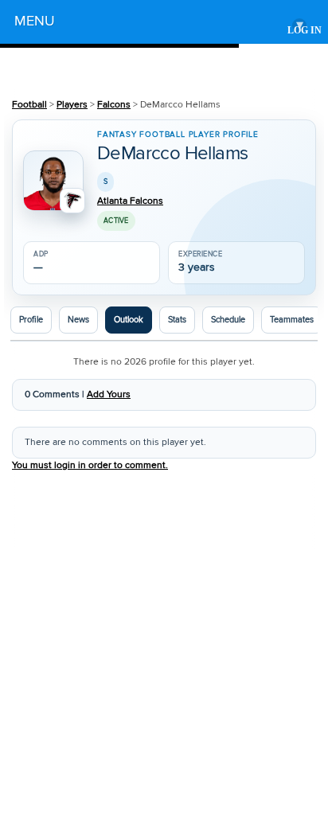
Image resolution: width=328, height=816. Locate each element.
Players (72, 105)
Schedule (228, 320)
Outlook (128, 320)
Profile (31, 320)
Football (29, 105)
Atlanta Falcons (130, 201)
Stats (177, 320)
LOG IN (304, 30)
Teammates (292, 320)
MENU (158, 23)
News (78, 320)
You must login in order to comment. (90, 465)
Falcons (114, 105)
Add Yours (109, 394)
